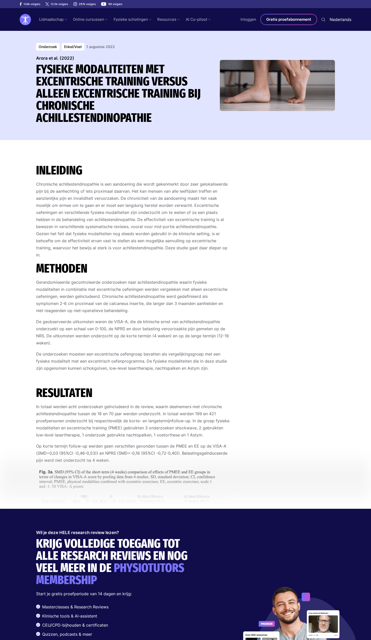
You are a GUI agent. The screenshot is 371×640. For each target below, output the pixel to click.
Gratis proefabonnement (288, 19)
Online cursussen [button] (88, 19)
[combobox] (340, 19)
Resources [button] (166, 19)
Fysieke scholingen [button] (131, 19)
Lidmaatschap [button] (51, 19)
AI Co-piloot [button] (196, 19)
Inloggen (248, 19)
